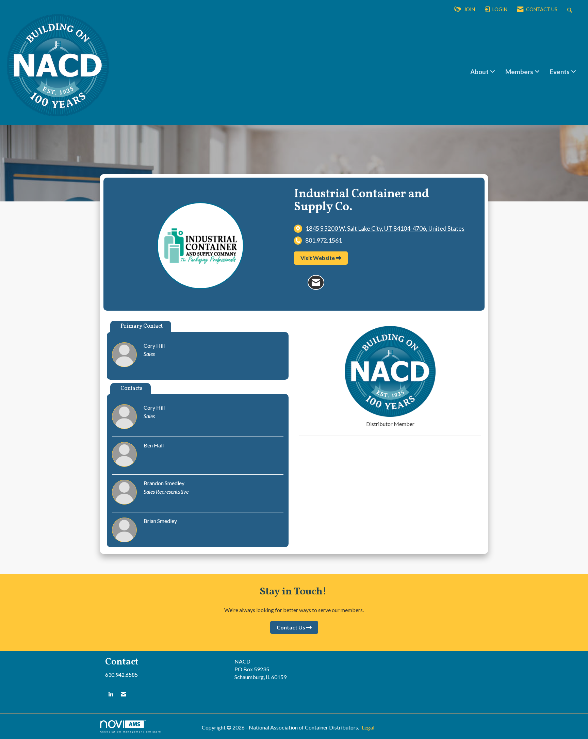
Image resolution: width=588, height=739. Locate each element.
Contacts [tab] (131, 388)
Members (520, 72)
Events (560, 72)
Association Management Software (130, 731)
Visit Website (317, 257)
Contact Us (291, 627)
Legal (368, 727)
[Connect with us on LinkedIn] (110, 694)
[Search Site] (570, 9)
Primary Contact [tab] (141, 326)
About (480, 72)
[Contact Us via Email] (123, 694)
